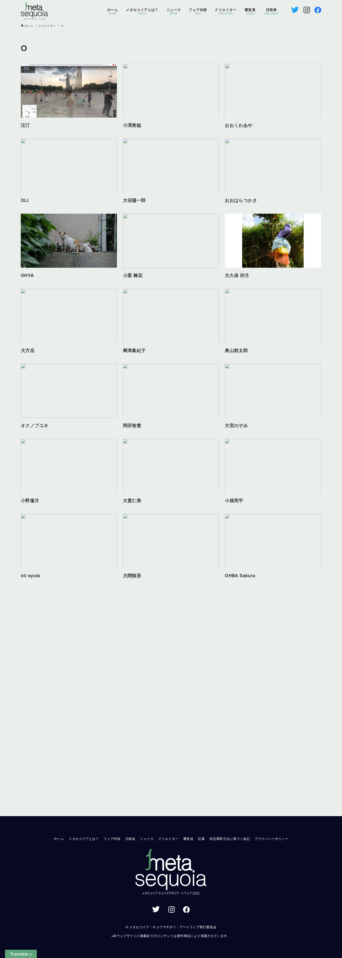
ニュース (146, 838)
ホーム (59, 838)
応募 (201, 838)
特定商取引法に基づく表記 (230, 838)
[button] (171, 872)
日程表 (130, 838)
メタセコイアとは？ (84, 838)
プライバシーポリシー (271, 838)
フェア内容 (112, 838)
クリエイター (168, 838)
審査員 (188, 838)
